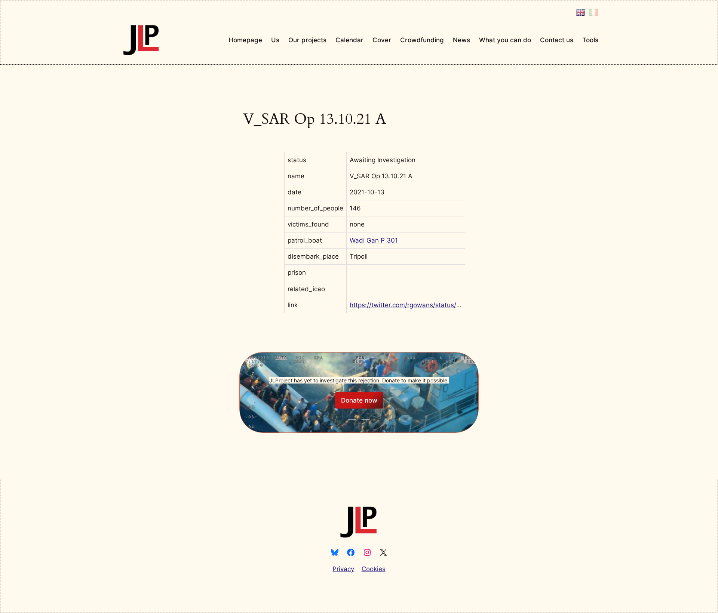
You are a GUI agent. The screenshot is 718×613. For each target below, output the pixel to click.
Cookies (374, 569)
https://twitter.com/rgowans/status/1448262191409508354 (439, 305)
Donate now (359, 400)
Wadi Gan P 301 (374, 240)
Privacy (343, 569)
